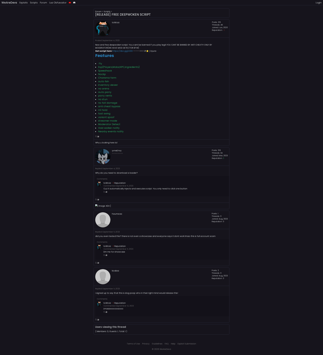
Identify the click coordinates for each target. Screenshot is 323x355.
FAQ (167, 343)
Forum (43, 2)
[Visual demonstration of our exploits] (70, 3)
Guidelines (157, 343)
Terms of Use (133, 343)
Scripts (34, 2)
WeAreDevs (9, 2)
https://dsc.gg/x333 (123, 51)
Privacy (146, 343)
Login (318, 2)
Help (173, 343)
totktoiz (107, 183)
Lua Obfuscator (58, 2)
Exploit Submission (187, 343)
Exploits (23, 2)
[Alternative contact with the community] (74, 3)
